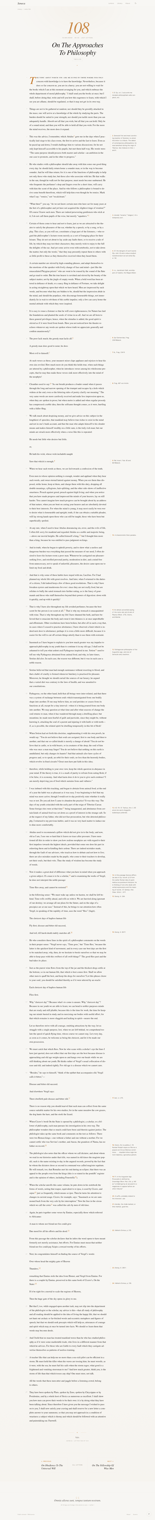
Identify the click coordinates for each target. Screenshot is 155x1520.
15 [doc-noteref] (67, 887)
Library (119, 3)
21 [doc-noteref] (51, 1204)
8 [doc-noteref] (50, 383)
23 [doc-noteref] (40, 1268)
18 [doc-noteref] (46, 1145)
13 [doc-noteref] (63, 808)
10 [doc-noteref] (80, 535)
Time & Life (77, 59)
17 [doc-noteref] (69, 1098)
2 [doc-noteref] (74, 136)
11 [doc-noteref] (64, 610)
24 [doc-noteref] (36, 1283)
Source (135, 1514)
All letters (77, 1465)
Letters (111, 3)
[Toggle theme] (135, 3)
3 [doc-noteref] (88, 215)
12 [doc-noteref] (96, 650)
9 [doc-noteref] (54, 461)
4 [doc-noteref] (58, 251)
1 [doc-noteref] (66, 93)
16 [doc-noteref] (71, 932)
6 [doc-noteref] (72, 338)
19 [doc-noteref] (75, 1177)
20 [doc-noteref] (35, 1192)
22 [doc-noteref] (68, 1231)
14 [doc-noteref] (69, 875)
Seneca (21, 3)
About (127, 3)
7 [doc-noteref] (49, 353)
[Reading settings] (149, 1514)
